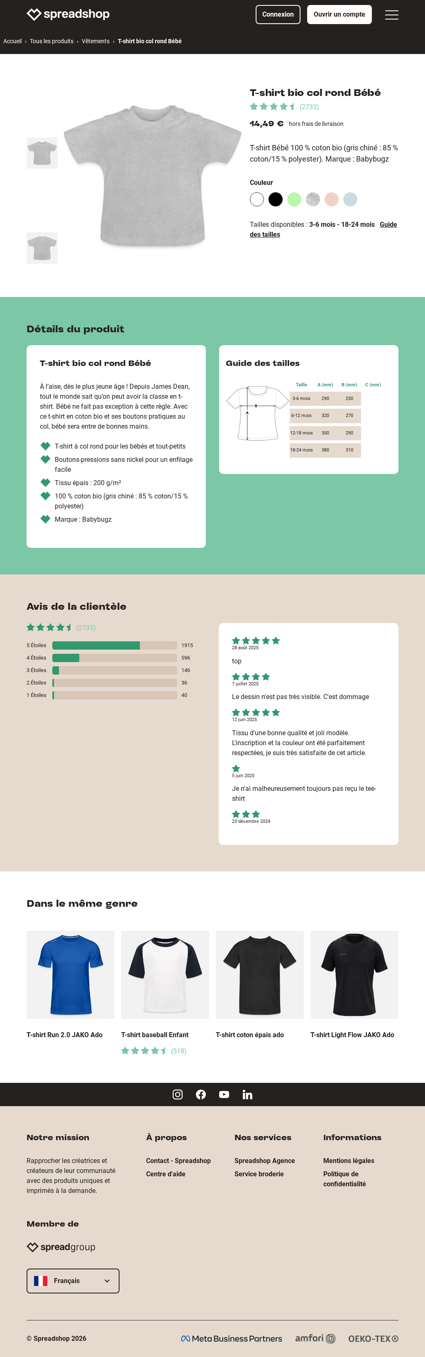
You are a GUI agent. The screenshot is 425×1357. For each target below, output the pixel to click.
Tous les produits (51, 41)
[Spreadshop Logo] (68, 14)
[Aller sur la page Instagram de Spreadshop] (177, 1094)
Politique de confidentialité (344, 1179)
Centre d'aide (166, 1174)
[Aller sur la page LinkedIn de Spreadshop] (247, 1094)
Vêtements (96, 41)
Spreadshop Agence (264, 1161)
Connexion (278, 14)
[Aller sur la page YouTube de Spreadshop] (224, 1094)
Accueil (12, 41)
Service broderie (259, 1174)
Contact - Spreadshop (178, 1161)
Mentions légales (348, 1161)
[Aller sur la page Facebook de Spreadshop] (200, 1094)
